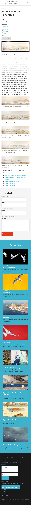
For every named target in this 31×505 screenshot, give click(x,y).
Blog (3, 8)
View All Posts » (6, 38)
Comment (4, 218)
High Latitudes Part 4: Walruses (12, 183)
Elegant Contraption (7, 500)
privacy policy (4, 464)
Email (4, 35)
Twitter (4, 33)
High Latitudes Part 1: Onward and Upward (15, 175)
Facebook (5, 31)
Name (5, 196)
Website (3, 210)
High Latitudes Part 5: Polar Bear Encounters (15, 185)
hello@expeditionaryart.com (11, 487)
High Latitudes (5, 26)
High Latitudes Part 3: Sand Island (13, 181)
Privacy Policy (14, 500)
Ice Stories (11, 90)
